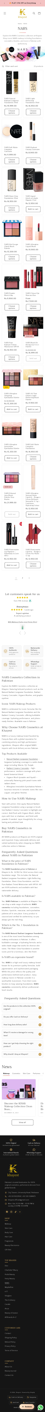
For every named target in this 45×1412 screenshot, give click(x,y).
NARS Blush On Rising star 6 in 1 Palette (32, 345)
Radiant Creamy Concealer (18, 768)
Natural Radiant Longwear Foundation (22, 759)
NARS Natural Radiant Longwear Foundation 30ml (11, 101)
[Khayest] (12, 1170)
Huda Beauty (10, 1274)
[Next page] (29, 578)
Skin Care (8, 1228)
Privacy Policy (10, 1346)
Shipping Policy (11, 1338)
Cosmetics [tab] (16, 1073)
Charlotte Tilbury (11, 1270)
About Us (8, 1367)
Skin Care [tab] (26, 1073)
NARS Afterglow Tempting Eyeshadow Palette (11, 396)
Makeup (8, 1224)
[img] (22, 597)
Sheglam (8, 1296)
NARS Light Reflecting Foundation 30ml (32, 101)
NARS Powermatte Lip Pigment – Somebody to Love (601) (11, 553)
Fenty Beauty (10, 1279)
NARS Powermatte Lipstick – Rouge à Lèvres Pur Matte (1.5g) (33, 553)
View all (22, 1122)
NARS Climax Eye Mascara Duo (32, 294)
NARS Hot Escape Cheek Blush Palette (11, 247)
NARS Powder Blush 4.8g (9, 294)
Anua (7, 1309)
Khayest (18, 1392)
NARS (7, 1283)
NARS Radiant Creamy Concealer (33, 149)
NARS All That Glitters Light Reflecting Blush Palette (32, 397)
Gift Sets (8, 1250)
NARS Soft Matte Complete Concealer (11, 150)
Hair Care (8, 1237)
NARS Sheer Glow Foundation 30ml (11, 197)
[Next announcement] (40, 3)
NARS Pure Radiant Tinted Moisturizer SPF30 (11, 345)
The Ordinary (10, 1300)
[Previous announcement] (4, 3)
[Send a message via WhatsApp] (40, 1407)
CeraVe (7, 1304)
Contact (8, 1333)
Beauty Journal (10, 1371)
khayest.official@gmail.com (18, 1200)
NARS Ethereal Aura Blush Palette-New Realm (10, 496)
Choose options (12, 112)
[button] (4, 13)
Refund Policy (10, 1342)
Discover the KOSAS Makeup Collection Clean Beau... (18, 1106)
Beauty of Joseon (11, 1313)
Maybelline (9, 1287)
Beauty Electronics (12, 1245)
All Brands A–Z (10, 1317)
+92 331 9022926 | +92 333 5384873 (22, 1196)
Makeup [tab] (6, 1073)
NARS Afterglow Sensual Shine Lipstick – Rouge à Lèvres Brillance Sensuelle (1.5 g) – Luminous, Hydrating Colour (33, 499)
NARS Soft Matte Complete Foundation (32, 447)
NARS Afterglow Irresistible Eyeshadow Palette (11, 447)
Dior (6, 1266)
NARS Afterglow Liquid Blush (32, 246)
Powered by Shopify (28, 1392)
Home (20, 23)
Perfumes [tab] (36, 1073)
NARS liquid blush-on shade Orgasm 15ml (32, 198)
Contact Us (9, 1375)
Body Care (9, 1233)
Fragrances (9, 1241)
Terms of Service (11, 1351)
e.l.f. (6, 1291)
